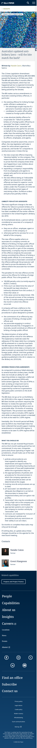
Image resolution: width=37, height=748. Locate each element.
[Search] (28, 2)
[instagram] (18, 657)
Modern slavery (18, 713)
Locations (5, 630)
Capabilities (11, 603)
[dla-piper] (8, 3)
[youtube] (25, 665)
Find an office (12, 678)
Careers (7, 623)
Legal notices (18, 705)
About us (8, 610)
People (7, 596)
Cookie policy (18, 709)
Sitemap (17, 727)
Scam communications (18, 721)
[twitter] (30, 657)
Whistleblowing (18, 717)
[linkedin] (12, 665)
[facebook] (6, 657)
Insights (6, 9)
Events (4, 641)
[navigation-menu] (33, 2)
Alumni (5, 647)
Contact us (10, 691)
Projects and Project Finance (13, 582)
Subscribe (9, 684)
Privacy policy (18, 701)
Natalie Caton (16, 66)
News (4, 635)
